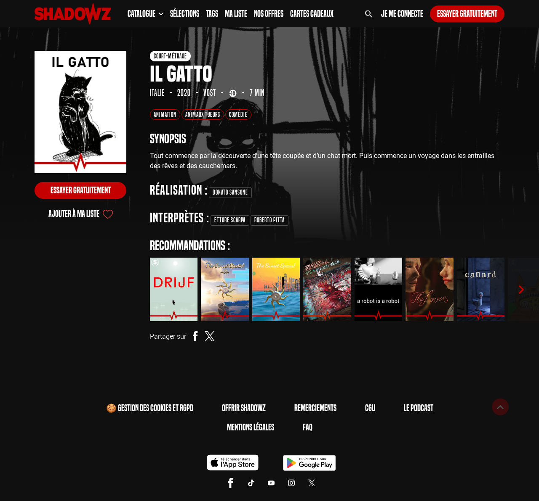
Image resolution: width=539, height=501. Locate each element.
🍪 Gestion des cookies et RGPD (149, 408)
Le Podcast (418, 408)
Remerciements (315, 408)
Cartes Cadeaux (312, 14)
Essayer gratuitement (467, 14)
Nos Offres (268, 14)
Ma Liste (236, 14)
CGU (370, 408)
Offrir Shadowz (244, 408)
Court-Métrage (170, 56)
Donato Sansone (230, 192)
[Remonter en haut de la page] (500, 406)
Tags (212, 14)
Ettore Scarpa (229, 220)
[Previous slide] (138, 289)
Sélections (184, 14)
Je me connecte (402, 14)
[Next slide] (521, 289)
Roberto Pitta (269, 220)
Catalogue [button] (141, 14)
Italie (157, 93)
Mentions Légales (250, 427)
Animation (165, 115)
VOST (209, 93)
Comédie (238, 115)
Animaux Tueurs (202, 115)
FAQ (307, 427)
